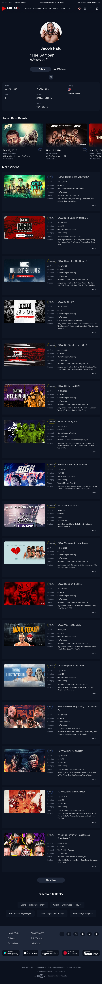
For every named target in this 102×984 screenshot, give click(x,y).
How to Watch (14, 933)
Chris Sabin (87, 524)
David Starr (61, 732)
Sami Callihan (63, 813)
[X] (51, 77)
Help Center (36, 943)
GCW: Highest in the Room (71, 665)
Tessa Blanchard (80, 773)
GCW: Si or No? (66, 302)
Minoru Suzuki (77, 687)
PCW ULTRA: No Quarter (70, 751)
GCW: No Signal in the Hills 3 (72, 345)
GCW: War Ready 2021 (69, 625)
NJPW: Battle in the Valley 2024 (73, 177)
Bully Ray (78, 524)
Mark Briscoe (71, 486)
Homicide (80, 565)
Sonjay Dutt (71, 860)
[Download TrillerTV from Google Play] (11, 953)
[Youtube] (82, 934)
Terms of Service (27, 967)
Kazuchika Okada (70, 201)
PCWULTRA (62, 762)
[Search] (91, 8)
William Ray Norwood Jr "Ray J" (67, 905)
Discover (27, 8)
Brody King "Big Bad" (84, 486)
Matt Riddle (86, 199)
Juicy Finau (82, 410)
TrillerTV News (37, 938)
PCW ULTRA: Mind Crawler (71, 791)
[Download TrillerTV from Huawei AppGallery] (70, 953)
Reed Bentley (89, 369)
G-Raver (86, 687)
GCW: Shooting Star (68, 421)
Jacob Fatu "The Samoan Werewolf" (75, 242)
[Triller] (96, 934)
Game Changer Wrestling (67, 229)
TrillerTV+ (47, 8)
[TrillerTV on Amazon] (50, 953)
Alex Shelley (70, 524)
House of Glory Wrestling (66, 476)
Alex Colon (74, 445)
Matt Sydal (69, 773)
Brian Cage (62, 862)
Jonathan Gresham (64, 443)
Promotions (13, 943)
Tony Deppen (70, 567)
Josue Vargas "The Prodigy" (52, 913)
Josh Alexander (70, 734)
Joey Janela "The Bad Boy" (67, 283)
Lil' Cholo (65, 285)
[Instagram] (75, 934)
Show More (51, 880)
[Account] (97, 8)
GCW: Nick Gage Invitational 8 (73, 218)
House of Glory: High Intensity (73, 464)
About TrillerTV (37, 933)
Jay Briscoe (62, 486)
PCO (70, 608)
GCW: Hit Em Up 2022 (69, 386)
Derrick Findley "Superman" (33, 905)
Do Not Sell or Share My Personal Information (64, 967)
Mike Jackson (83, 324)
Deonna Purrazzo (64, 526)
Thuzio (60, 517)
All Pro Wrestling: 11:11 (56, 156)
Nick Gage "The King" (65, 240)
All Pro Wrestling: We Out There (16, 156)
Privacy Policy (41, 967)
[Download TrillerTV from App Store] (30, 953)
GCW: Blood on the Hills (70, 584)
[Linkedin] (89, 934)
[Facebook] (62, 934)
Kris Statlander (81, 734)
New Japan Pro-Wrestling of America (71, 188)
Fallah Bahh (62, 860)
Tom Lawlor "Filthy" (64, 199)
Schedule (37, 8)
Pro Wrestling (43, 89)
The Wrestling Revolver (66, 850)
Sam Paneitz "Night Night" (20, 913)
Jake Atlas (87, 775)
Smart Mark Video (64, 721)
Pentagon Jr (82, 816)
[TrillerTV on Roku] (91, 953)
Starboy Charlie (71, 410)
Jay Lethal (61, 524)
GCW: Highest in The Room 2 (72, 261)
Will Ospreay (76, 199)
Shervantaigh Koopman (83, 913)
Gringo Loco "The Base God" (72, 369)
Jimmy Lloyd (90, 285)
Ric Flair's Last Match (68, 505)
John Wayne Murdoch (82, 240)
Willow (55, 8)
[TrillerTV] (11, 8)
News (63, 8)
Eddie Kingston (84, 489)
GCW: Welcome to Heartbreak (73, 543)
